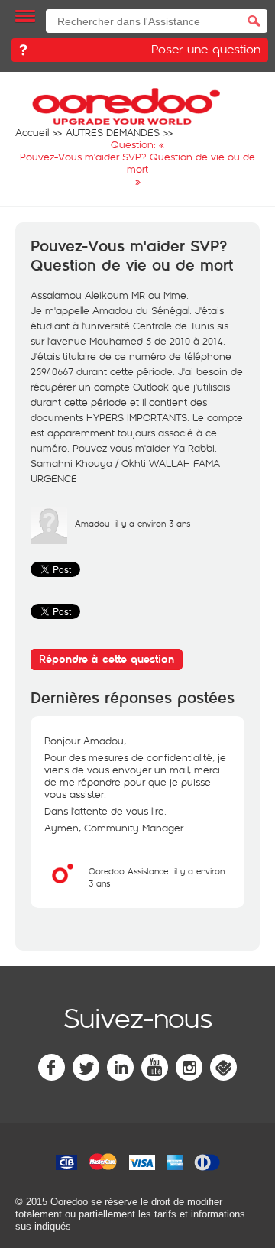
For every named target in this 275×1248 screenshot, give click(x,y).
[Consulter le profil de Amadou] (49, 540)
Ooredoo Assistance (128, 871)
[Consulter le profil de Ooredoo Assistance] (62, 888)
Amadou (92, 523)
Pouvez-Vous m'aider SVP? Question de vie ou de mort (132, 256)
